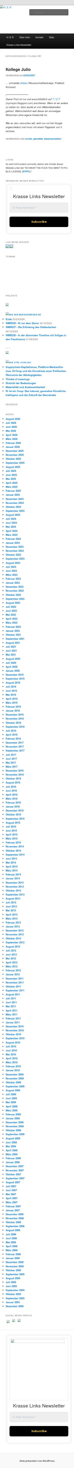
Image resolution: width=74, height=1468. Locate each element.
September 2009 (15, 1086)
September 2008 (15, 1134)
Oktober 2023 (13, 554)
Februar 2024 (13, 539)
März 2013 (11, 918)
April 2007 (11, 1198)
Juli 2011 (11, 998)
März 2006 (11, 1250)
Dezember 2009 (15, 1074)
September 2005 (15, 1274)
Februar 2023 (13, 578)
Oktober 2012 (13, 938)
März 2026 (11, 439)
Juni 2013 (11, 906)
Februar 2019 (13, 706)
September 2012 (15, 942)
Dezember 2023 (15, 546)
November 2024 (15, 503)
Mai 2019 (11, 694)
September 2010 (15, 1038)
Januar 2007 (13, 1210)
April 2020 (11, 666)
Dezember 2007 (15, 1166)
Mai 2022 (11, 614)
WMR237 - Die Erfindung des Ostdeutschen (31, 327)
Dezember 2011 (15, 978)
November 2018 (15, 718)
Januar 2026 (13, 447)
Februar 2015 (13, 842)
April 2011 (11, 1010)
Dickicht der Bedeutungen (21, 383)
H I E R (10, 37)
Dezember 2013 (15, 882)
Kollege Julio (18, 69)
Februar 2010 (13, 1066)
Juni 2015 (11, 830)
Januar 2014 (13, 878)
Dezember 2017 (15, 742)
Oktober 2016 (13, 778)
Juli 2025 (11, 471)
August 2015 (13, 822)
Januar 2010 (13, 1070)
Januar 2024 (13, 543)
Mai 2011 (11, 1006)
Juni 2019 (11, 690)
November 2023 (15, 550)
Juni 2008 (11, 1142)
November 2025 (15, 455)
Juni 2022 (11, 610)
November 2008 (15, 1126)
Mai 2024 (11, 526)
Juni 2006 (11, 1238)
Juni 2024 (11, 522)
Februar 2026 (13, 443)
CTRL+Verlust (22, 362)
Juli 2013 (11, 902)
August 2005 (13, 1278)
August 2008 (13, 1138)
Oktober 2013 (13, 890)
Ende (9, 319)
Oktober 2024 (13, 507)
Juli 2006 (11, 1234)
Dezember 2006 (15, 1214)
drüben (24, 83)
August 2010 (13, 1042)
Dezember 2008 (15, 1122)
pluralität (38, 138)
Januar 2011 (13, 1022)
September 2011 (15, 990)
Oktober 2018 (13, 722)
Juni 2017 (11, 758)
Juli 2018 (11, 730)
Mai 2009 (11, 1102)
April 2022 (11, 618)
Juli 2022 (11, 606)
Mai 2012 (11, 958)
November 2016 (15, 774)
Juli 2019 (11, 686)
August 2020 (13, 658)
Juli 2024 (11, 518)
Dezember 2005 (15, 1262)
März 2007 (11, 1202)
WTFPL (26, 171)
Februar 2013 (13, 922)
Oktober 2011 (13, 986)
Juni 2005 (11, 1286)
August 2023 (13, 563)
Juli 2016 (11, 786)
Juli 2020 (11, 662)
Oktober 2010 (13, 1034)
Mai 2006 (11, 1242)
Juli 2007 (11, 1186)
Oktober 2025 (13, 459)
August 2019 (13, 682)
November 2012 (15, 934)
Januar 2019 (13, 710)
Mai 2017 (11, 762)
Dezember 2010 (15, 1026)
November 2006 (15, 1218)
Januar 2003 (13, 1302)
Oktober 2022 (13, 595)
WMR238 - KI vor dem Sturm (22, 323)
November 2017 (15, 746)
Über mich (24, 37)
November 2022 (15, 590)
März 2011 (11, 1014)
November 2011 (15, 982)
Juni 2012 (11, 954)
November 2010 (15, 1030)
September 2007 (15, 1178)
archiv (28, 138)
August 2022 (13, 602)
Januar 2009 (13, 1118)
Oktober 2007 (13, 1174)
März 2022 (11, 622)
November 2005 (15, 1266)
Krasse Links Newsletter (18, 44)
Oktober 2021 (13, 634)
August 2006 (13, 1230)
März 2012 (11, 966)
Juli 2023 (11, 567)
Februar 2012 (13, 970)
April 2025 (11, 483)
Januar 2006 (13, 1258)
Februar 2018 (13, 738)
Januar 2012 (13, 974)
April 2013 (11, 914)
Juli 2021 (11, 646)
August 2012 (13, 946)
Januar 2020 (13, 670)
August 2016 (13, 782)
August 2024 (13, 515)
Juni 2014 (11, 858)
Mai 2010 (11, 1054)
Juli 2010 (11, 1046)
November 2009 (15, 1078)
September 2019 (15, 678)
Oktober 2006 (13, 1222)
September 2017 (15, 750)
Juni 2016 (11, 790)
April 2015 (11, 834)
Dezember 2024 (15, 499)
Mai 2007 (11, 1194)
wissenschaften (52, 138)
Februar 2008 (13, 1158)
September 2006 (15, 1226)
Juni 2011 (11, 1002)
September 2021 (15, 638)
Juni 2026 (11, 427)
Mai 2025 (11, 479)
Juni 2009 (11, 1098)
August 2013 (13, 898)
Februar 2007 (13, 1206)
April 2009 (11, 1106)
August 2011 (13, 994)
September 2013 (15, 894)
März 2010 (11, 1062)
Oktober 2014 (13, 850)
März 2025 (11, 487)
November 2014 (15, 846)
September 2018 (15, 726)
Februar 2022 (13, 627)
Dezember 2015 (15, 810)
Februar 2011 (13, 1018)
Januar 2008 (13, 1162)
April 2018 (11, 734)
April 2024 (11, 531)
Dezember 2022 (15, 586)
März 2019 (11, 702)
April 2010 (11, 1058)
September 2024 (15, 511)
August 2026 (13, 419)
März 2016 (11, 798)
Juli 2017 (11, 754)
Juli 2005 (11, 1282)
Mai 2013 (11, 910)
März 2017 (11, 766)
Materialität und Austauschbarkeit (25, 387)
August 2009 (13, 1090)
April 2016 (11, 794)
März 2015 (11, 838)
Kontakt (39, 37)
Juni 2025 (11, 475)
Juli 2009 (11, 1094)
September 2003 (15, 1298)
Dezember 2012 (15, 930)
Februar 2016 (13, 802)
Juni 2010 (11, 1050)
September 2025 (15, 462)
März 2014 (11, 870)
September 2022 (15, 599)
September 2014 (15, 854)
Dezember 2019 (15, 674)
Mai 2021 (11, 654)
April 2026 (11, 435)
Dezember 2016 (15, 770)
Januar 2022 (13, 630)
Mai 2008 (11, 1146)
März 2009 (11, 1110)
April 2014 (11, 866)
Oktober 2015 (13, 814)
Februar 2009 (13, 1114)
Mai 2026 (11, 431)
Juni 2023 (11, 571)
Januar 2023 (13, 582)
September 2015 (15, 818)
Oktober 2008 (13, 1130)
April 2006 (11, 1246)
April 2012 (11, 962)
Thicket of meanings (18, 379)
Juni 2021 (11, 650)
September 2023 (15, 558)
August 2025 (13, 467)
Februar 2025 (13, 490)
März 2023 (11, 574)
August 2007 (13, 1182)
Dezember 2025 (15, 451)
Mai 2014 (11, 862)
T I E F (56, 99)
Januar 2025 (13, 494)
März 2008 (11, 1154)
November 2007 (15, 1170)
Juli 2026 (11, 423)
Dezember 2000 (15, 1306)
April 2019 (11, 698)
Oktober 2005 (13, 1270)
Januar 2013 (13, 926)
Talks (51, 37)
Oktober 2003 (13, 1294)
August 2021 (13, 642)
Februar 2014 (13, 874)
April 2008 (11, 1150)
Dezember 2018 (15, 714)
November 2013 (15, 886)
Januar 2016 (13, 806)
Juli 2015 (11, 826)
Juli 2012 (11, 950)
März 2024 (11, 535)
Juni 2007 (11, 1190)
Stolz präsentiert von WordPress (37, 1461)
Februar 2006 (13, 1254)
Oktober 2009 (13, 1082)
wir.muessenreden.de (27, 314)
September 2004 (15, 1290)
